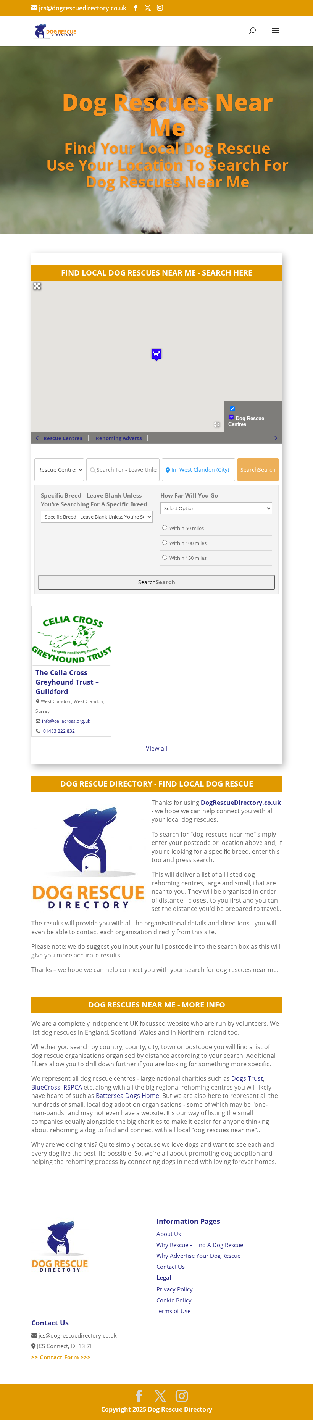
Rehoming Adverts (119, 438)
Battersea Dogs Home (127, 1095)
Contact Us (170, 1266)
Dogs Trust (246, 1078)
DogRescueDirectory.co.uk (241, 802)
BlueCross (45, 1087)
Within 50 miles (186, 528)
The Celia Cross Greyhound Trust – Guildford (67, 682)
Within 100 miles (188, 543)
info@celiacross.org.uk (66, 721)
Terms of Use (173, 1311)
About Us (168, 1234)
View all (156, 748)
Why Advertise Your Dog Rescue (198, 1255)
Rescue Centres (63, 438)
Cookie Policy (174, 1300)
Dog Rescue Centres (246, 421)
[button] (156, 355)
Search (258, 469)
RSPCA (72, 1087)
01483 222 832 (58, 731)
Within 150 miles (188, 557)
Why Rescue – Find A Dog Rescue (199, 1245)
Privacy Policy (174, 1289)
